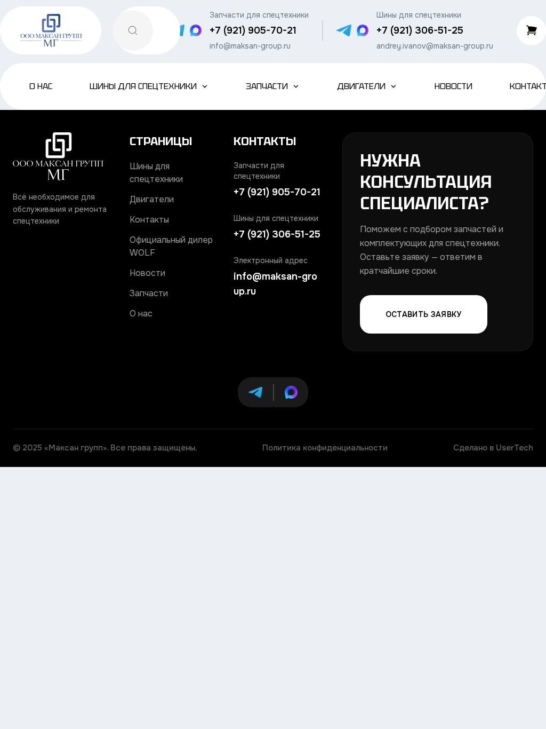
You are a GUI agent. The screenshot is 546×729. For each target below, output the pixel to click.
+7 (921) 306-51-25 (419, 30)
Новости (453, 86)
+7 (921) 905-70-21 (253, 30)
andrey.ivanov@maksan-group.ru (434, 46)
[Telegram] (343, 30)
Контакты (149, 219)
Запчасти (267, 86)
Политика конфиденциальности (325, 447)
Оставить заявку (424, 314)
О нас (40, 86)
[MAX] (196, 30)
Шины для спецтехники (143, 86)
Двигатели (361, 86)
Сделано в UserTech (493, 447)
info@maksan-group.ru (250, 46)
